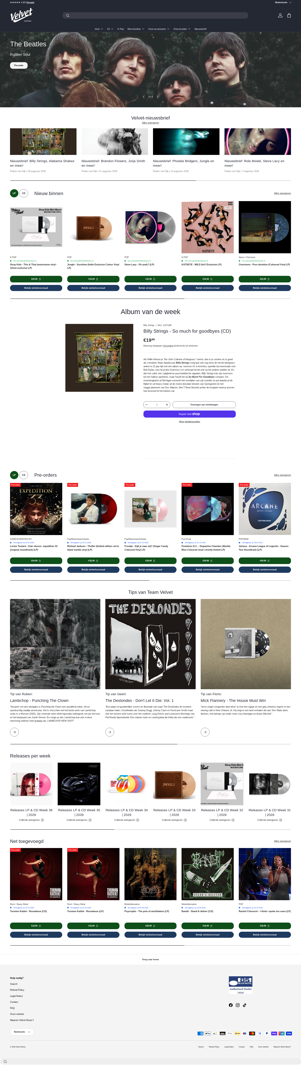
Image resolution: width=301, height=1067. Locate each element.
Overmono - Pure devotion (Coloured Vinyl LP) (264, 264)
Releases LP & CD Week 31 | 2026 (270, 812)
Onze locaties (180, 29)
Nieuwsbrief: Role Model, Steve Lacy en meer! (254, 163)
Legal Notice (16, 996)
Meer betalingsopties (189, 421)
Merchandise (134, 29)
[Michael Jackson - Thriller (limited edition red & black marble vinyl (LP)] (93, 509)
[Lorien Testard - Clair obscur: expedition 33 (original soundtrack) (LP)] (36, 509)
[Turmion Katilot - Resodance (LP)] (93, 874)
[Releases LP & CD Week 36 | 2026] (31, 784)
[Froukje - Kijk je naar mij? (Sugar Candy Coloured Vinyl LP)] (150, 509)
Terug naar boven (150, 959)
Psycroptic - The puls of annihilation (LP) (146, 911)
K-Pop (121, 29)
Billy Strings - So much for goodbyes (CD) (187, 331)
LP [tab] (14, 193)
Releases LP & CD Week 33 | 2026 (174, 812)
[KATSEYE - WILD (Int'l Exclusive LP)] (208, 227)
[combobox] (155, 15)
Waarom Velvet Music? (22, 1020)
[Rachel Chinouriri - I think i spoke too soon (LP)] (265, 874)
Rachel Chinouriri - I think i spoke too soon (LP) (265, 911)
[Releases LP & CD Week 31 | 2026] (269, 784)
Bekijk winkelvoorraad (36, 288)
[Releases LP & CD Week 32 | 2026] (222, 784)
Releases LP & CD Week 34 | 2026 (127, 812)
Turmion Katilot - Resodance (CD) (28, 911)
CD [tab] (23, 193)
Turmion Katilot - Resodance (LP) (85, 911)
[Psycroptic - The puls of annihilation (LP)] (150, 874)
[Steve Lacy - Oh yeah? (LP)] (150, 227)
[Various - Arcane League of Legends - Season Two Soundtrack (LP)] (265, 509)
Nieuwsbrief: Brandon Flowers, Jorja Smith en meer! (113, 163)
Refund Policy (17, 990)
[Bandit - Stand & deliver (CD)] (208, 874)
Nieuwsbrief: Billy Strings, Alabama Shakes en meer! (42, 163)
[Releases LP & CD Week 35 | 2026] (79, 784)
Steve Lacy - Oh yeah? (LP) (139, 264)
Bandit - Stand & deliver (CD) (197, 911)
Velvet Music (21, 1047)
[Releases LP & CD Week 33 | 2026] (174, 784)
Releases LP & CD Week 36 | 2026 (31, 812)
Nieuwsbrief (200, 29)
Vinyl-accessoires (157, 29)
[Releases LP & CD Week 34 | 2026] (126, 784)
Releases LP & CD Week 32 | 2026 (222, 812)
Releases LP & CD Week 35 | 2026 (79, 812)
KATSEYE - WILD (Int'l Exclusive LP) (202, 264)
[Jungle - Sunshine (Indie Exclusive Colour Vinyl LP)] (93, 227)
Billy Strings (148, 325)
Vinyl (97, 29)
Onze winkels (17, 1014)
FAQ (12, 1008)
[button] (289, 15)
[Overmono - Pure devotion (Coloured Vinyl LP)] (265, 227)
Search (13, 984)
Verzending (168, 346)
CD (108, 29)
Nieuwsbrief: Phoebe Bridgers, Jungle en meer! (183, 163)
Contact (14, 1002)
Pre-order (18, 65)
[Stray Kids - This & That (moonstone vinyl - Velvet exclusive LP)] (36, 227)
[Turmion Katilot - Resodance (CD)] (36, 874)
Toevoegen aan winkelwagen (204, 404)
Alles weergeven (150, 122)
